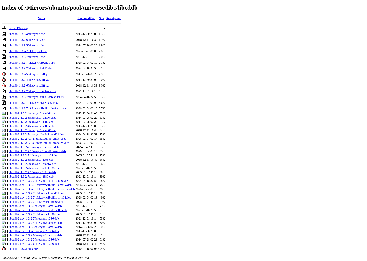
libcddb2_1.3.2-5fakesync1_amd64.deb (32, 117)
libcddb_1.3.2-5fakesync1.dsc (27, 45)
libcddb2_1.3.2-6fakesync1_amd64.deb (32, 130)
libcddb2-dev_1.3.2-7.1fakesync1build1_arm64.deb (40, 197)
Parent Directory (18, 28)
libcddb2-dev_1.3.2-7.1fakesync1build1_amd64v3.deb (42, 189)
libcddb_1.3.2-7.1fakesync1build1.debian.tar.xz (37, 108)
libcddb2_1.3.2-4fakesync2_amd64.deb (32, 113)
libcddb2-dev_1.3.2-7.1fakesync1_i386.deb (35, 214)
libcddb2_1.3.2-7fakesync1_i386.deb (31, 176)
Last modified (86, 18)
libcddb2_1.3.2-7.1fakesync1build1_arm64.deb (37, 151)
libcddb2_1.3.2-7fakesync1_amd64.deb (32, 163)
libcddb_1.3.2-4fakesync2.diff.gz (29, 79)
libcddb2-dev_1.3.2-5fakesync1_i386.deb (34, 239)
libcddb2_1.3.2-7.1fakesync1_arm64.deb (33, 155)
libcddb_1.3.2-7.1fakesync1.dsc (28, 51)
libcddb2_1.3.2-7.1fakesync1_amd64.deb (34, 147)
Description (113, 18)
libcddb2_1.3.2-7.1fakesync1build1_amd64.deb (37, 138)
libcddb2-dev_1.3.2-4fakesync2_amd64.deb (35, 222)
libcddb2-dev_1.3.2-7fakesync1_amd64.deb (35, 206)
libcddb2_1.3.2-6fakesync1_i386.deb (31, 159)
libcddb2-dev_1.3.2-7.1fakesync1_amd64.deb (36, 193)
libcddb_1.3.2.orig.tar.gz (23, 248)
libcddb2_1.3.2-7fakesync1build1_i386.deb (35, 168)
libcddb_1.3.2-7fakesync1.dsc (27, 56)
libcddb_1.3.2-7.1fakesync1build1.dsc (32, 62)
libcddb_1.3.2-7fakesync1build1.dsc (30, 68)
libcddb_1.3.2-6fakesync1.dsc (27, 39)
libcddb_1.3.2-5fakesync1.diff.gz (29, 74)
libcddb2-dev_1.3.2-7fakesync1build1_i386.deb (38, 210)
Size (101, 18)
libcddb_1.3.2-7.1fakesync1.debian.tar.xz (33, 102)
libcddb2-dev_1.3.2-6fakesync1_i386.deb (34, 243)
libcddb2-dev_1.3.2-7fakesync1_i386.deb (34, 218)
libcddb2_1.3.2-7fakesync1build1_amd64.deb (36, 134)
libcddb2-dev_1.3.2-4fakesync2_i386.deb (34, 231)
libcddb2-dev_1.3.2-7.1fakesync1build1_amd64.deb (40, 184)
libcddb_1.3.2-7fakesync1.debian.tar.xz (32, 91)
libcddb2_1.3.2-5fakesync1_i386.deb (31, 121)
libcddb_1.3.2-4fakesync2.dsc (27, 34)
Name (41, 18)
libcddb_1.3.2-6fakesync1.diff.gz (29, 85)
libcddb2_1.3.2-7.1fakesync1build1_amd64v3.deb (39, 142)
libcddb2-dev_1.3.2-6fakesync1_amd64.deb (35, 235)
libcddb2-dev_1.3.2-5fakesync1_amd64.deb (35, 227)
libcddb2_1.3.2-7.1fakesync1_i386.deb (32, 172)
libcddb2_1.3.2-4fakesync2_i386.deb (31, 126)
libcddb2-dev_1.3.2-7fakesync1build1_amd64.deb (39, 180)
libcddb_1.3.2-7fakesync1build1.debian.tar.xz (36, 97)
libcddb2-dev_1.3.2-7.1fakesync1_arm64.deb (36, 201)
